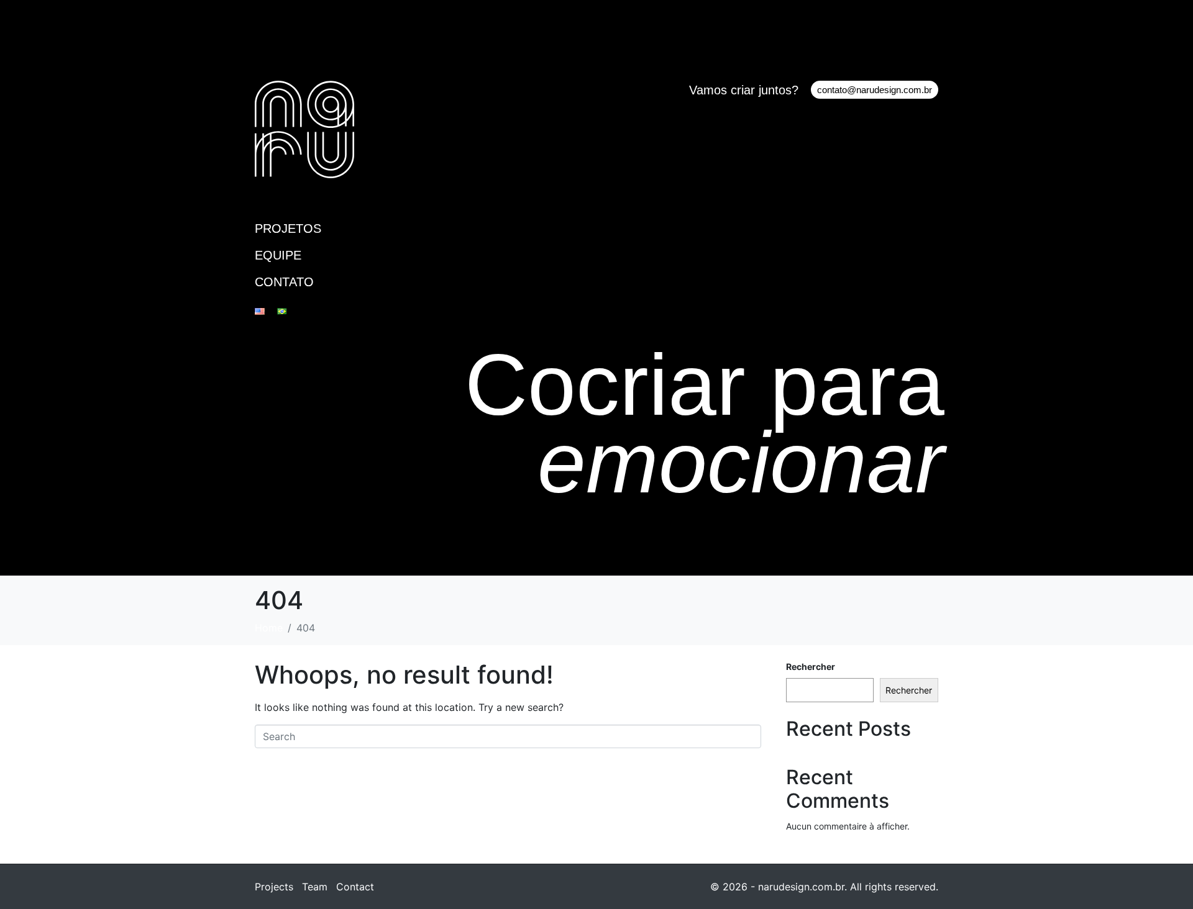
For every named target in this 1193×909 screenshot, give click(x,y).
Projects (274, 886)
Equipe (278, 255)
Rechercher (810, 666)
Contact (355, 886)
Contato (284, 282)
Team (314, 886)
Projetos (288, 228)
